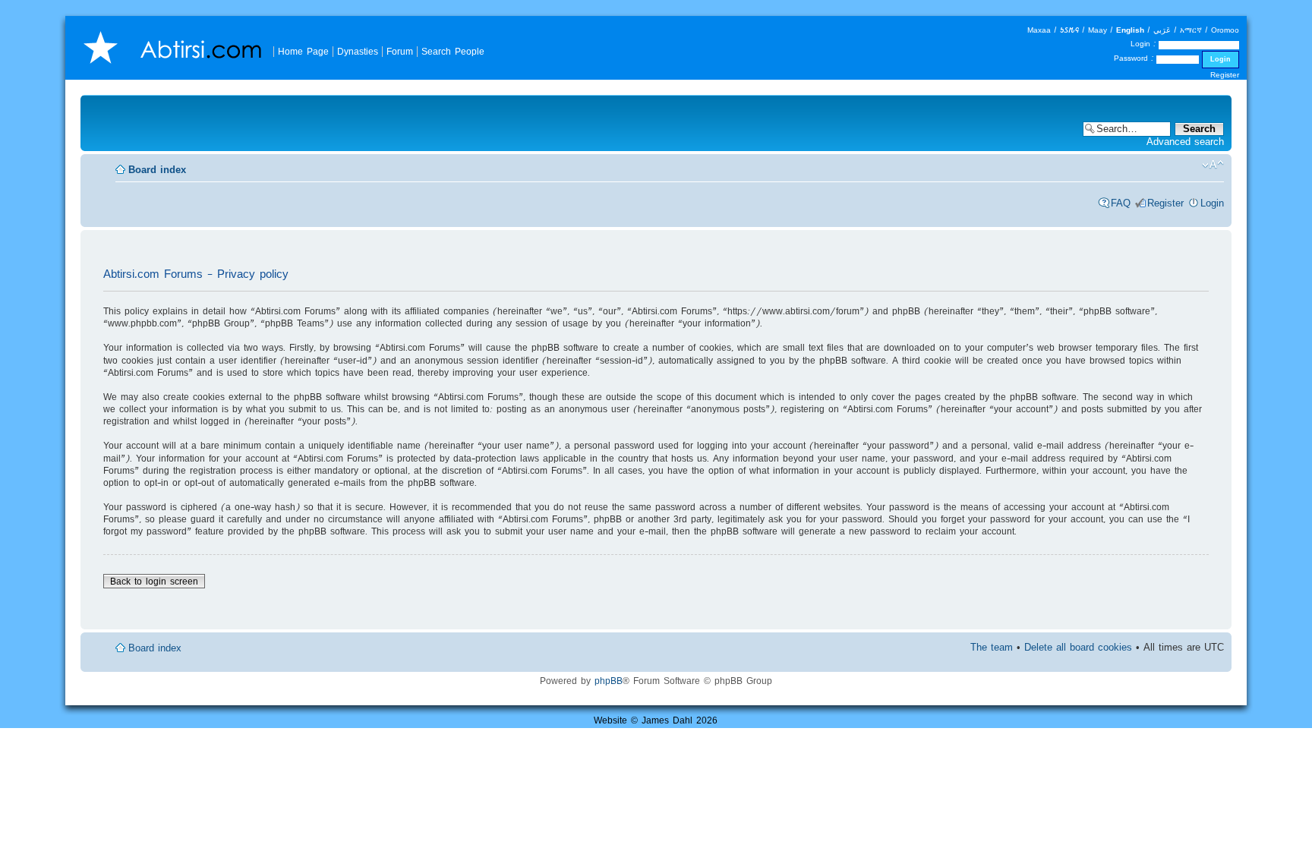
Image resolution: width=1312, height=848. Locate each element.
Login (1212, 203)
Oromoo (1225, 30)
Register (1224, 75)
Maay (1097, 30)
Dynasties (357, 51)
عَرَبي (1162, 30)
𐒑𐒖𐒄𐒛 (1069, 30)
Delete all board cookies (1078, 647)
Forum (399, 51)
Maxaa (1039, 30)
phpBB (608, 681)
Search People (452, 51)
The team (991, 647)
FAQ (1121, 203)
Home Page (303, 51)
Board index (157, 170)
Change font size (1213, 165)
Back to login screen (154, 581)
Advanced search (1185, 142)
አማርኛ (1191, 30)
